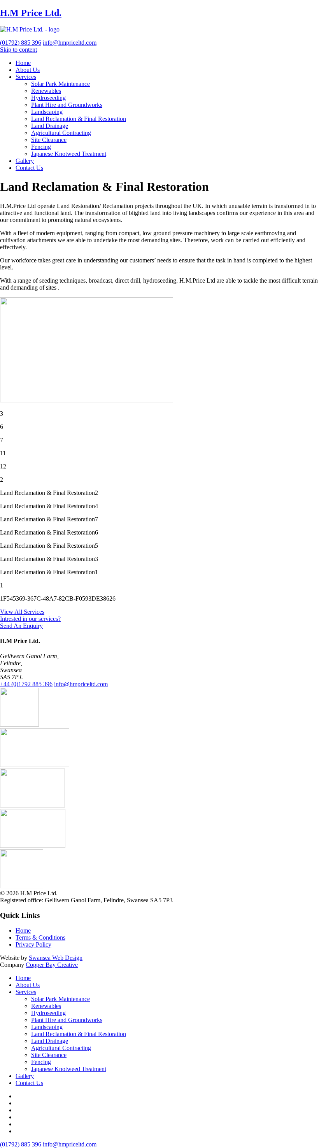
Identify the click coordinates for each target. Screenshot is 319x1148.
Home (23, 62)
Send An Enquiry (21, 625)
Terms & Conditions (40, 937)
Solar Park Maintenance (60, 83)
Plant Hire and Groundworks (66, 104)
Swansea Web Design (55, 957)
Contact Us (29, 167)
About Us (28, 69)
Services (26, 76)
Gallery (25, 160)
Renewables (46, 90)
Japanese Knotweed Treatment (68, 153)
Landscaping (47, 111)
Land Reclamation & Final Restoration (78, 118)
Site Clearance (49, 139)
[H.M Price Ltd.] (30, 29)
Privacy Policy (33, 944)
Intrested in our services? (30, 618)
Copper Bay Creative (52, 964)
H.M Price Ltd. (30, 13)
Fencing (41, 146)
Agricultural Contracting (61, 132)
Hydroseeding (48, 97)
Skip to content (18, 49)
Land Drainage (49, 125)
